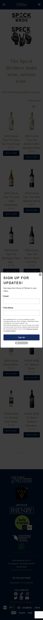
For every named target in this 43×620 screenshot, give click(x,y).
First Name (8, 308)
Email (5, 296)
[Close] (40, 274)
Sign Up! (21, 337)
